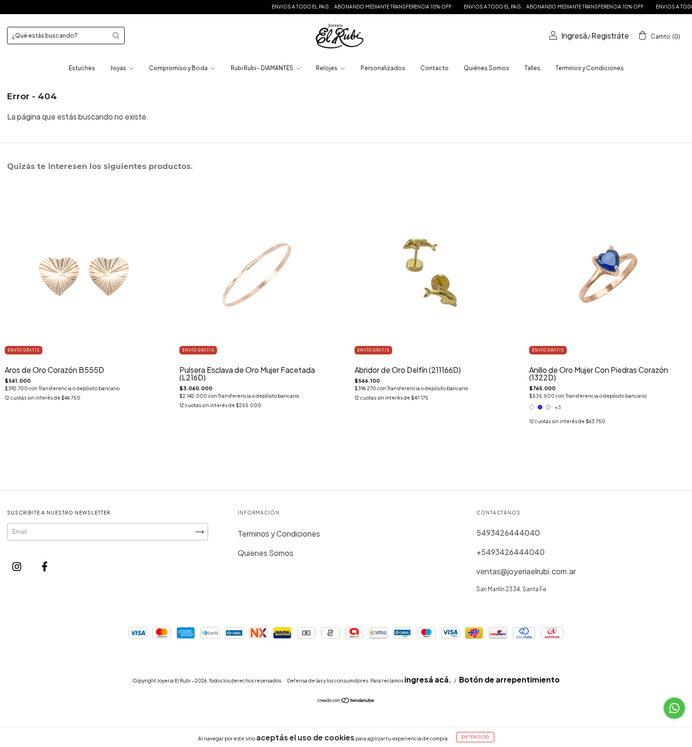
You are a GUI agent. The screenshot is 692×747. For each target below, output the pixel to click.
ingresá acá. (427, 679)
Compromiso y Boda (179, 68)
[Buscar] (116, 35)
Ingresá (574, 35)
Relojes (327, 68)
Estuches (82, 68)
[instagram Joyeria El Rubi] (17, 566)
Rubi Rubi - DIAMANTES (262, 68)
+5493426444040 (510, 552)
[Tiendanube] (346, 701)
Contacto (434, 68)
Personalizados (383, 68)
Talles (532, 68)
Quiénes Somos (486, 68)
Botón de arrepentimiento (509, 679)
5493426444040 (508, 533)
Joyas (118, 68)
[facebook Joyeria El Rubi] (44, 566)
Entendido (475, 737)
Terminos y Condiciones (589, 68)
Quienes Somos (265, 553)
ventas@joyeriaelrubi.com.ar (526, 571)
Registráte (610, 35)
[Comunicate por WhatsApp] (674, 708)
